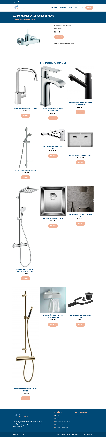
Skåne (79, 2)
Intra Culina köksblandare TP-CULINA (25, 108)
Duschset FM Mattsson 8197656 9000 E (26, 170)
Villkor (68, 434)
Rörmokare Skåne (60, 425)
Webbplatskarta (88, 434)
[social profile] (18, 2)
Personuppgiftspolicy (77, 434)
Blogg (77, 7)
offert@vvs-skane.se (87, 2)
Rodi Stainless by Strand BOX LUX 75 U (80, 155)
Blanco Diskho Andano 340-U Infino (53, 218)
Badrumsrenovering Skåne (62, 422)
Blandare (68, 26)
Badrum (63, 26)
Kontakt (63, 434)
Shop (82, 7)
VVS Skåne (54, 7)
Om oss (70, 7)
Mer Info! (59, 37)
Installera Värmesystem (61, 428)
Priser (89, 7)
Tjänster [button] (62, 7)
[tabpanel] (29, 39)
